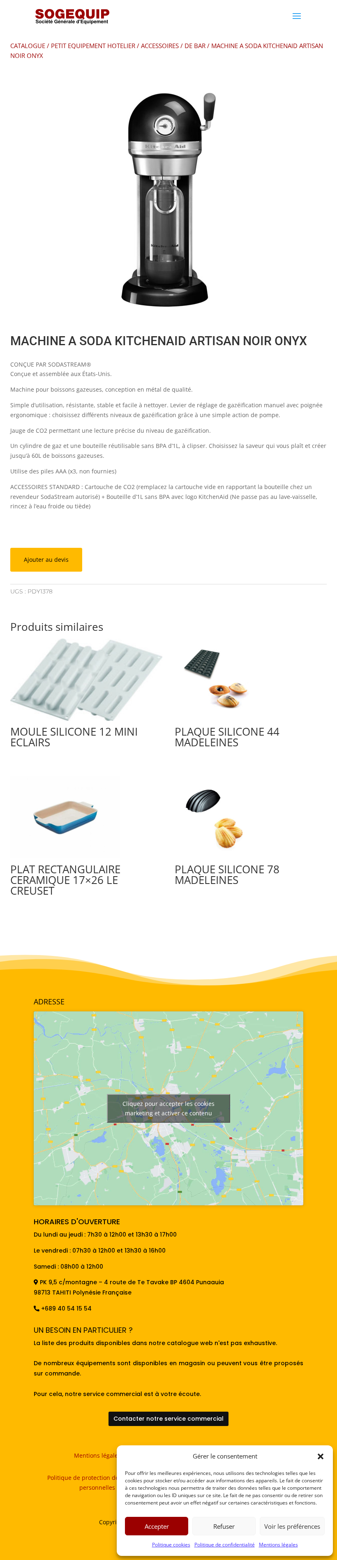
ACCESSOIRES (160, 46)
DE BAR (195, 46)
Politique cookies (171, 1544)
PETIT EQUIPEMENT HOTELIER (93, 46)
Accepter (157, 1526)
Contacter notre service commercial (168, 1419)
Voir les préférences (292, 1526)
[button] (320, 1456)
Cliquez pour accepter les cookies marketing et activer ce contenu (168, 1108)
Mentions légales (278, 1544)
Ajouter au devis (46, 559)
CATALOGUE (27, 46)
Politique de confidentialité (224, 1544)
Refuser (224, 1526)
